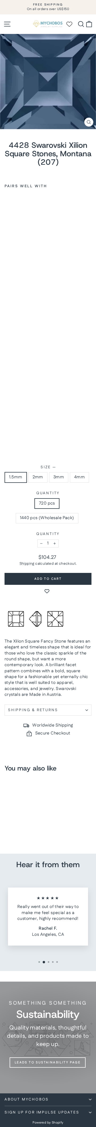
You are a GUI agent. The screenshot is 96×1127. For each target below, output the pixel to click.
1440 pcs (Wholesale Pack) (47, 518)
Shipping (26, 563)
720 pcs (47, 503)
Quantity (48, 493)
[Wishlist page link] (71, 24)
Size (48, 467)
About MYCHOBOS (27, 1099)
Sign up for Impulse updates (42, 1112)
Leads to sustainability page (48, 1062)
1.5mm (15, 477)
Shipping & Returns (33, 710)
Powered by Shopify (48, 1122)
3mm (58, 477)
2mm (38, 477)
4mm (79, 477)
